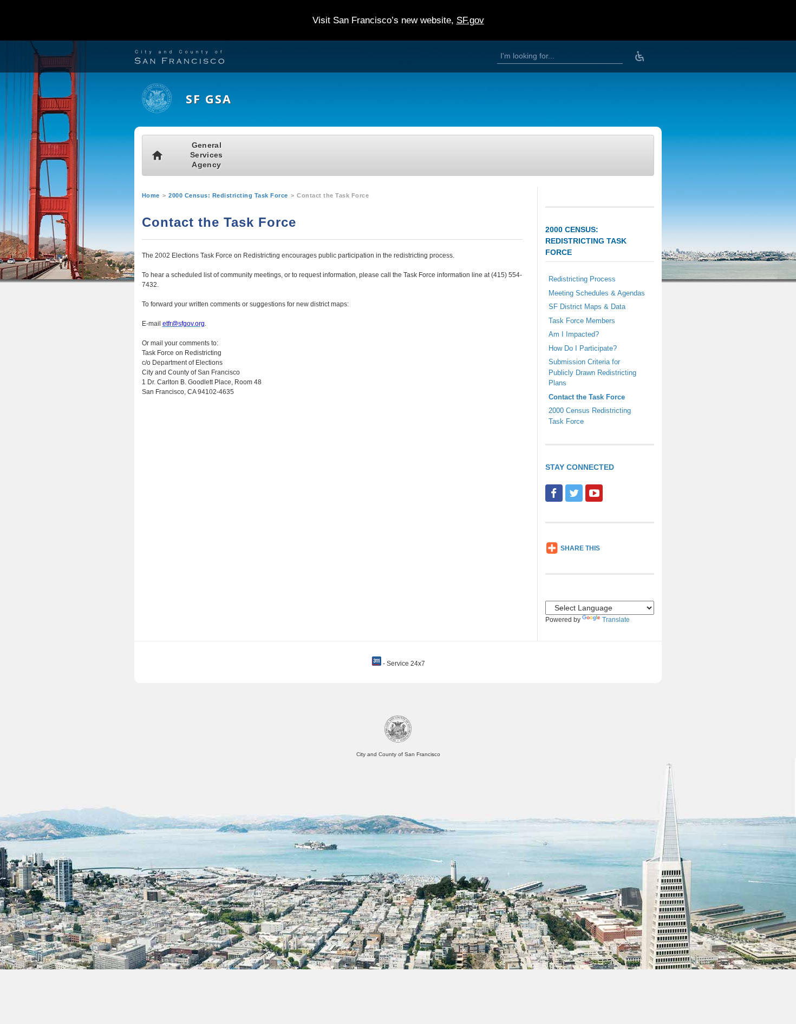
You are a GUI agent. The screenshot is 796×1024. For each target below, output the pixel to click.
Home (151, 195)
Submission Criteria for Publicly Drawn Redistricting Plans (592, 372)
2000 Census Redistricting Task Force (590, 415)
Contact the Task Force (587, 397)
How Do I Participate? (583, 348)
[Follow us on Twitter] (574, 493)
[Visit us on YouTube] (594, 493)
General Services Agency (206, 155)
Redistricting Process (582, 279)
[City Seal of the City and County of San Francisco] (398, 741)
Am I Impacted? (574, 334)
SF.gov (470, 20)
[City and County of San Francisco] (192, 58)
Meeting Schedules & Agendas (597, 293)
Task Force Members (582, 321)
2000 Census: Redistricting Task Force (228, 195)
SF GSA (209, 99)
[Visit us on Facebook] (554, 493)
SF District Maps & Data (587, 307)
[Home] (157, 111)
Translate (616, 619)
